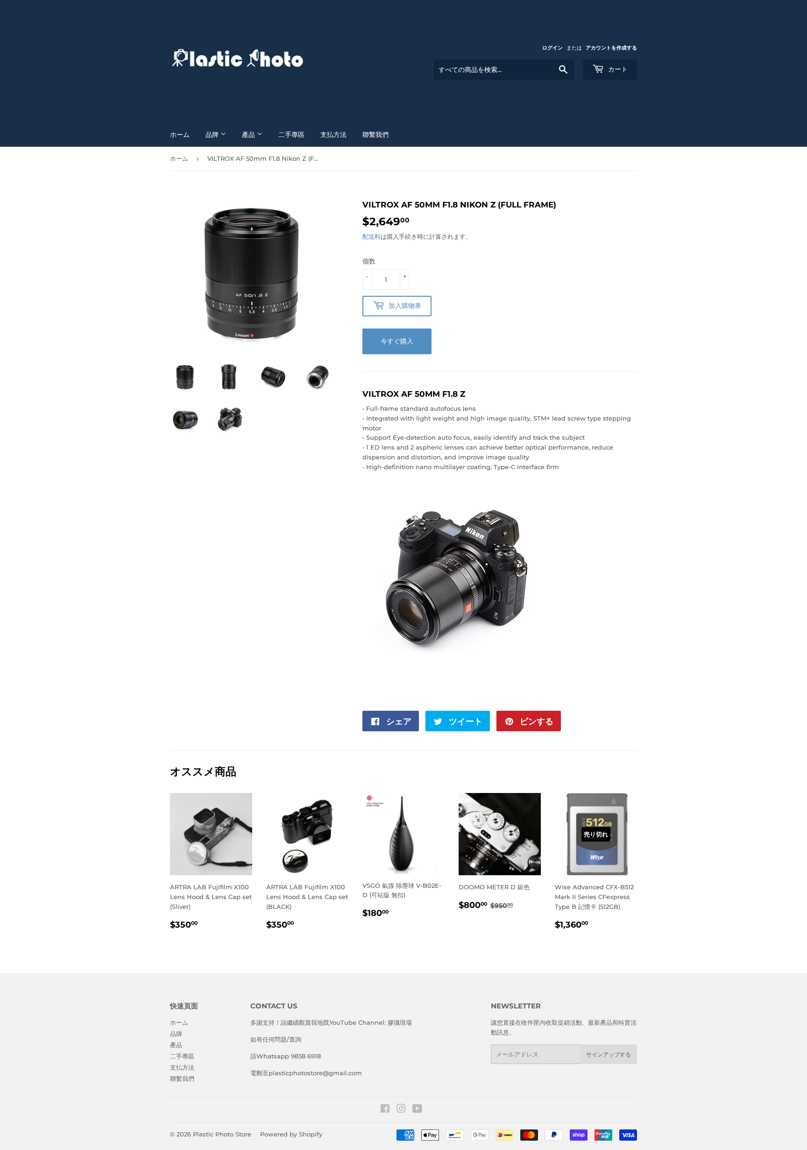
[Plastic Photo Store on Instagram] (401, 1110)
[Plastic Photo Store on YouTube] (417, 1110)
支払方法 (333, 134)
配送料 (371, 236)
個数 (368, 261)
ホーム (180, 134)
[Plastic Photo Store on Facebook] (385, 1110)
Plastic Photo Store (222, 1134)
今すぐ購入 (397, 341)
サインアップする (608, 1054)
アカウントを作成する (611, 47)
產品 (249, 134)
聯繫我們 (375, 134)
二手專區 (291, 134)
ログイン (552, 47)
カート (617, 69)
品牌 (212, 134)
